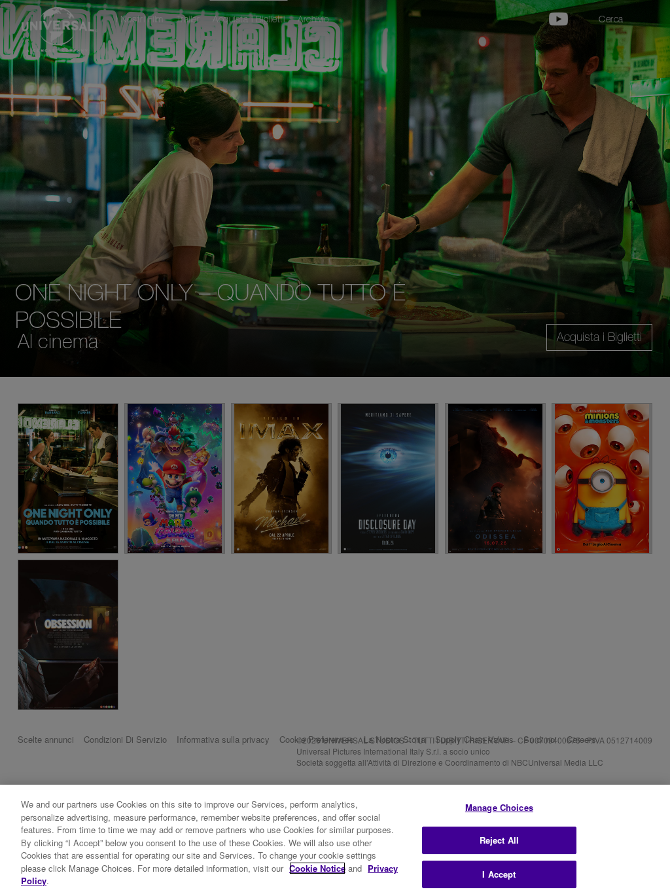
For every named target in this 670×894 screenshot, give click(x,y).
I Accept (499, 874)
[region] (335, 839)
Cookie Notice (317, 868)
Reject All (499, 840)
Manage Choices (499, 807)
